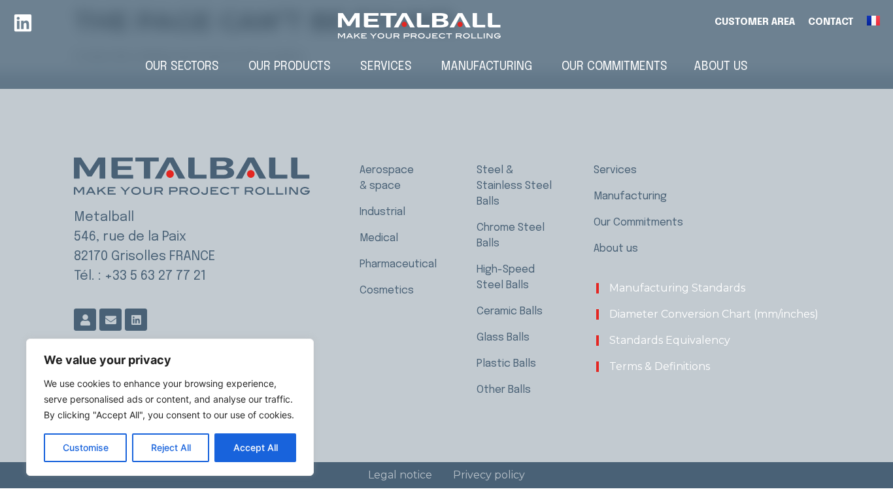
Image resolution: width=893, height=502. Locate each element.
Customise (86, 447)
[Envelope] (110, 320)
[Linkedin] (23, 23)
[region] (170, 407)
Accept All (255, 447)
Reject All (171, 447)
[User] (85, 320)
